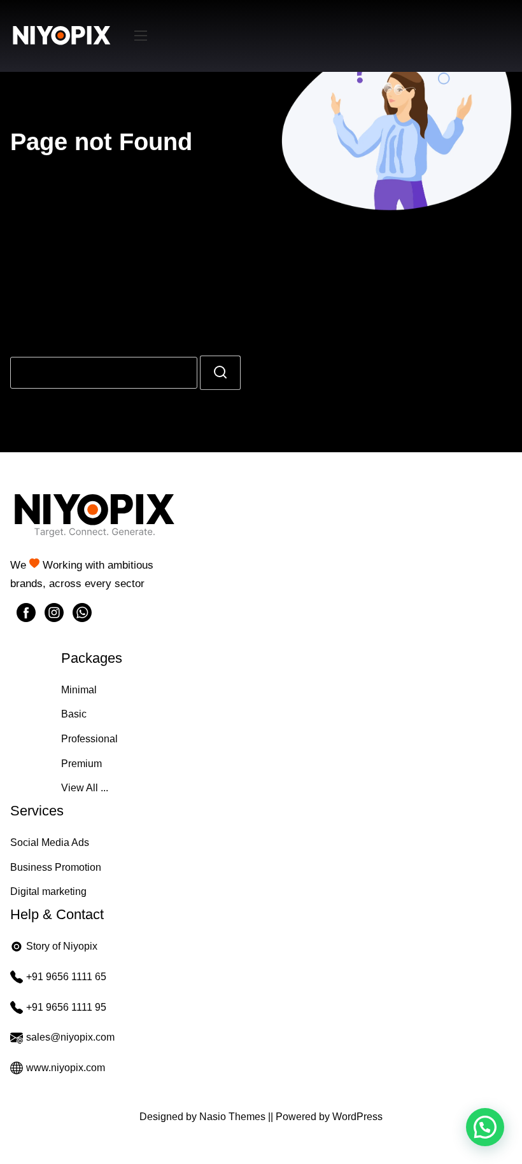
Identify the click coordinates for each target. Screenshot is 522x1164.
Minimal (79, 689)
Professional (89, 738)
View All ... (84, 787)
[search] (220, 373)
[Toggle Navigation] (140, 36)
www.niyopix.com (65, 1067)
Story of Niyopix (61, 946)
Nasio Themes (233, 1116)
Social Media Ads (49, 842)
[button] (485, 1127)
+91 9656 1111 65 (66, 976)
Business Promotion (55, 867)
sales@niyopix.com (70, 1037)
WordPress (357, 1116)
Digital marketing (48, 891)
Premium (81, 763)
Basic (74, 714)
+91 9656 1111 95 (66, 1007)
